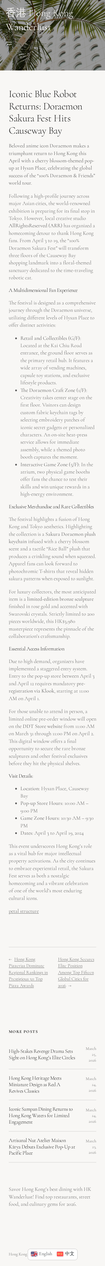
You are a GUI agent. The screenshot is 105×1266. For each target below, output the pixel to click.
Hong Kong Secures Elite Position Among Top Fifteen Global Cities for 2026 (76, 972)
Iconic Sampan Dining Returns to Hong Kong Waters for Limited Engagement (41, 1115)
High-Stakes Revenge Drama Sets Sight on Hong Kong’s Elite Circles (42, 1054)
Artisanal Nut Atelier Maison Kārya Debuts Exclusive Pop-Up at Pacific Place (42, 1146)
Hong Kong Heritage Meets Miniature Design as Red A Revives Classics (35, 1084)
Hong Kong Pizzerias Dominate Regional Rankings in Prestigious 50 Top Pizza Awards (28, 972)
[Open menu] (9, 43)
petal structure (24, 911)
